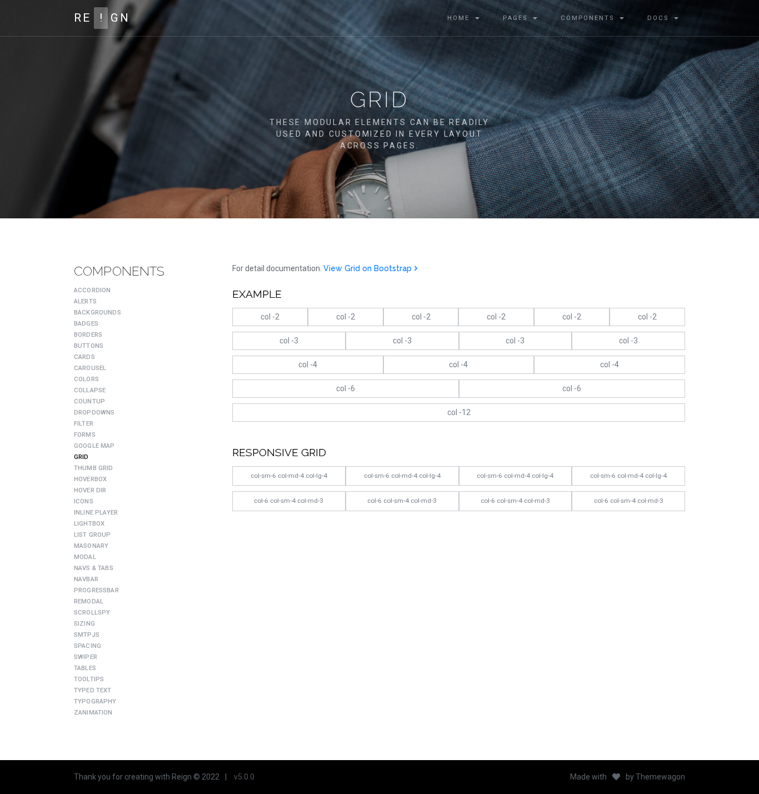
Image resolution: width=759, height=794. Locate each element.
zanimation (93, 712)
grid (81, 457)
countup (89, 401)
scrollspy (92, 612)
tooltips (89, 679)
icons (83, 501)
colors (86, 379)
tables (85, 668)
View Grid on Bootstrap (368, 268)
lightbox (89, 523)
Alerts (85, 301)
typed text (93, 690)
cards (84, 357)
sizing (84, 623)
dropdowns (94, 412)
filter (83, 423)
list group (92, 534)
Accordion (92, 290)
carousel (90, 368)
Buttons (88, 345)
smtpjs (86, 634)
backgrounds (97, 312)
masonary (91, 546)
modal (85, 557)
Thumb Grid (93, 468)
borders (88, 334)
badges (86, 323)
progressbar (96, 590)
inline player (96, 512)
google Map (94, 446)
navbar (86, 579)
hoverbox (90, 479)
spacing (87, 646)
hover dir (90, 490)
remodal (88, 601)
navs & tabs (93, 568)
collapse (90, 390)
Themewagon (660, 776)
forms (85, 434)
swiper (85, 657)
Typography (95, 701)
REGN (102, 17)
